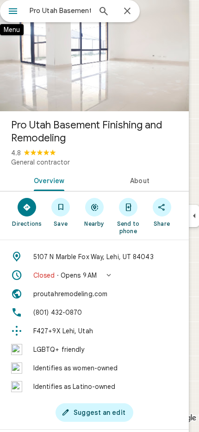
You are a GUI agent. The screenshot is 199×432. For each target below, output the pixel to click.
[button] (94, 275)
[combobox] (60, 10)
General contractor (40, 162)
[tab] (47, 180)
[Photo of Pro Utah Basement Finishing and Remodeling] (94, 55)
